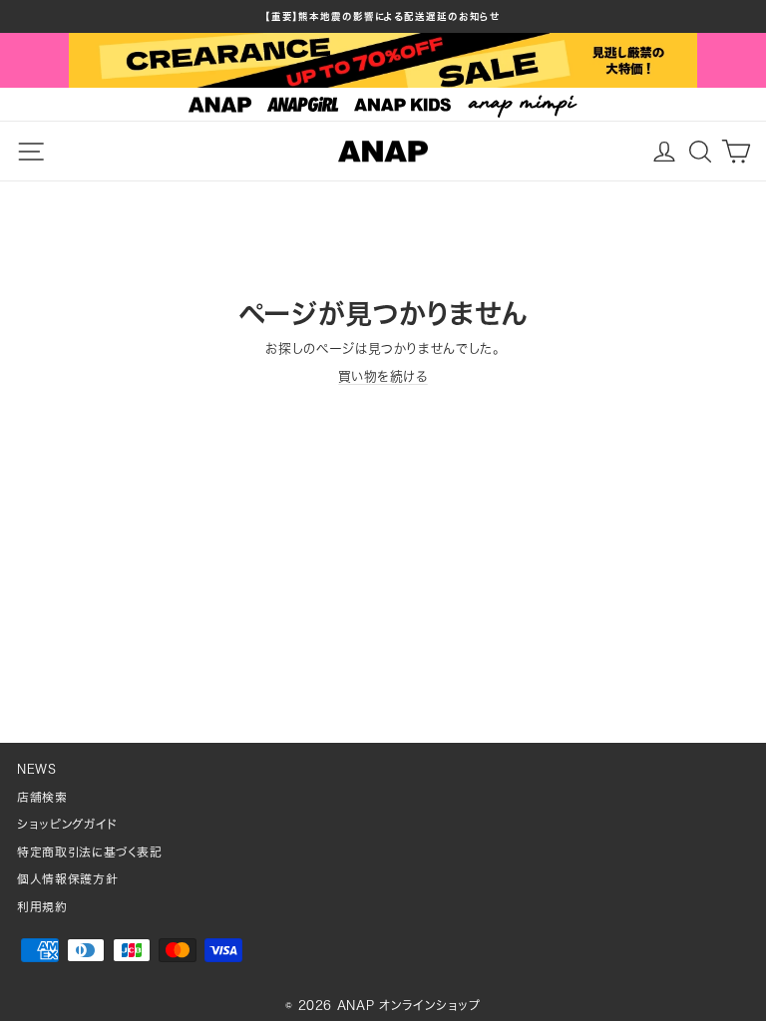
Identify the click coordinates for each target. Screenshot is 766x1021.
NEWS (37, 769)
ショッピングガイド (67, 824)
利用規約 (42, 906)
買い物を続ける (383, 376)
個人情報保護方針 (67, 878)
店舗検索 (42, 797)
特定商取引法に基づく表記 (90, 852)
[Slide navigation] (383, 105)
